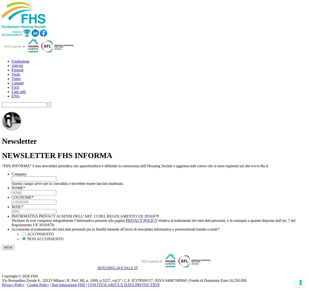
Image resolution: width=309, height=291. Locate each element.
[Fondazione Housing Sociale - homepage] (23, 27)
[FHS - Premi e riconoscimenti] (16, 35)
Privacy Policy (13, 285)
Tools (16, 74)
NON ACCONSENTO (45, 239)
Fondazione (20, 61)
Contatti (18, 83)
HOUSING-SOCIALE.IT (118, 268)
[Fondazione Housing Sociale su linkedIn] (35, 35)
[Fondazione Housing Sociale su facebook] (43, 35)
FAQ (15, 87)
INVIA (8, 247)
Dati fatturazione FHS (68, 285)
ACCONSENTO (40, 234)
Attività (17, 66)
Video (16, 79)
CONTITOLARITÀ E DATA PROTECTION (124, 285)
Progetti (17, 70)
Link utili (19, 92)
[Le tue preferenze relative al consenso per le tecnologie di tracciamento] (300, 282)
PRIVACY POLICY (141, 220)
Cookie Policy (38, 285)
